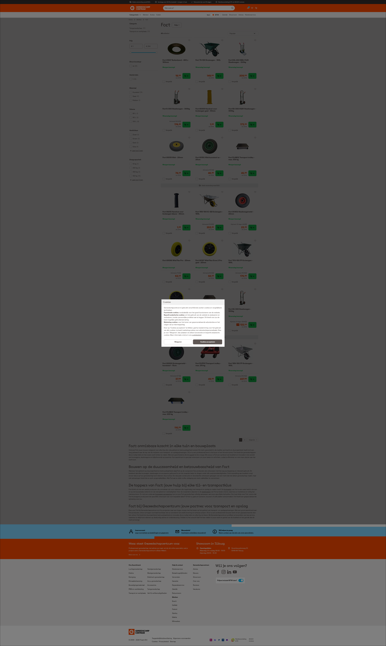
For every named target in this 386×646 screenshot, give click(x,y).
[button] (207, 342)
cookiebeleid (196, 335)
